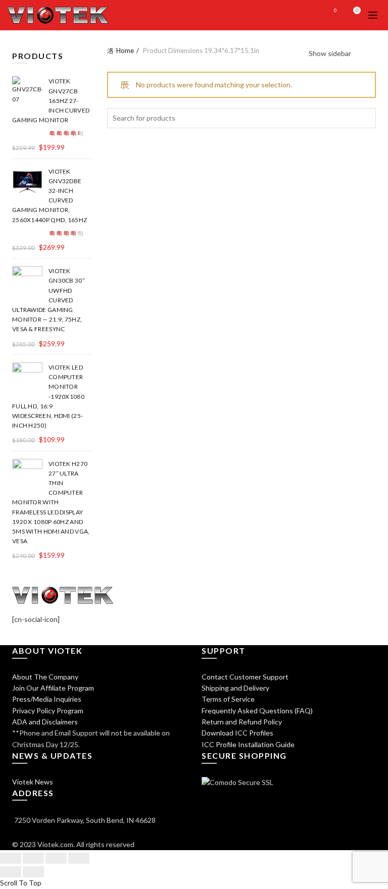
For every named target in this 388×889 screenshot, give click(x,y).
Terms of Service (228, 699)
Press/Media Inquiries (46, 699)
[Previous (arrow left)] (10, 871)
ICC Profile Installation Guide (248, 744)
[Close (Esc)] (10, 858)
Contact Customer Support (245, 676)
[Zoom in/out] (78, 858)
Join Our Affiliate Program (53, 688)
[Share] (33, 858)
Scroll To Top (20, 882)
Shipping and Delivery (235, 688)
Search (366, 118)
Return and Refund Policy (242, 721)
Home (125, 50)
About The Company (45, 676)
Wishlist (335, 10)
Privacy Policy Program (47, 710)
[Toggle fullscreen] (56, 858)
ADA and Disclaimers (45, 721)
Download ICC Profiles (237, 732)
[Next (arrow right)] (33, 871)
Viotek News (32, 781)
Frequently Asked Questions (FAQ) (257, 710)
